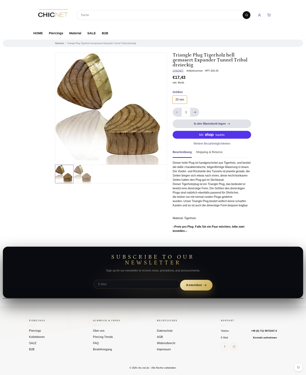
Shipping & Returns (209, 152)
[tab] (184, 153)
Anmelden (194, 285)
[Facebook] (224, 346)
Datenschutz (165, 330)
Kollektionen (37, 336)
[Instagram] (234, 346)
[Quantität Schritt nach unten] (177, 112)
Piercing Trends (103, 336)
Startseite (59, 43)
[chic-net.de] (52, 14)
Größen (178, 92)
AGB (160, 336)
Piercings (56, 33)
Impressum (164, 349)
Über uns (98, 330)
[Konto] (259, 15)
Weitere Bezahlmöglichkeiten (212, 143)
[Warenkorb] (269, 15)
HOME (38, 33)
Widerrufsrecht (166, 343)
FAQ (96, 343)
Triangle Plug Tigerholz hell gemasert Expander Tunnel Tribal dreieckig (101, 43)
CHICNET (178, 70)
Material (75, 33)
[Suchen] (246, 15)
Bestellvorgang (102, 349)
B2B (105, 33)
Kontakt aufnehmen (265, 337)
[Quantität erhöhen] (194, 112)
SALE (91, 33)
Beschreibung (182, 152)
